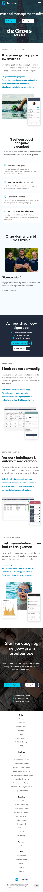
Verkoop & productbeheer (21, 767)
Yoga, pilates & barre (21, 808)
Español (21, 871)
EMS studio (21, 828)
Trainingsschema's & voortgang (21, 775)
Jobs (21, 734)
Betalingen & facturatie (21, 771)
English (21, 867)
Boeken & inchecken (21, 760)
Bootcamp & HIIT (22, 816)
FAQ (21, 846)
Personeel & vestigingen (21, 783)
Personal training (21, 805)
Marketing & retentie (21, 779)
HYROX (21, 832)
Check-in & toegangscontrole (21, 787)
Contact (21, 719)
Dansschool (21, 824)
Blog (21, 746)
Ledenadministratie (21, 763)
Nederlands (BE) (21, 859)
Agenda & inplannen (21, 756)
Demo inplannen (21, 727)
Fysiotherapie (21, 836)
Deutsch (21, 863)
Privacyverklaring (21, 738)
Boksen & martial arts (21, 812)
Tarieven (21, 723)
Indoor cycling (21, 820)
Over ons (21, 730)
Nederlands (21, 856)
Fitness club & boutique (22, 801)
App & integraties (21, 791)
